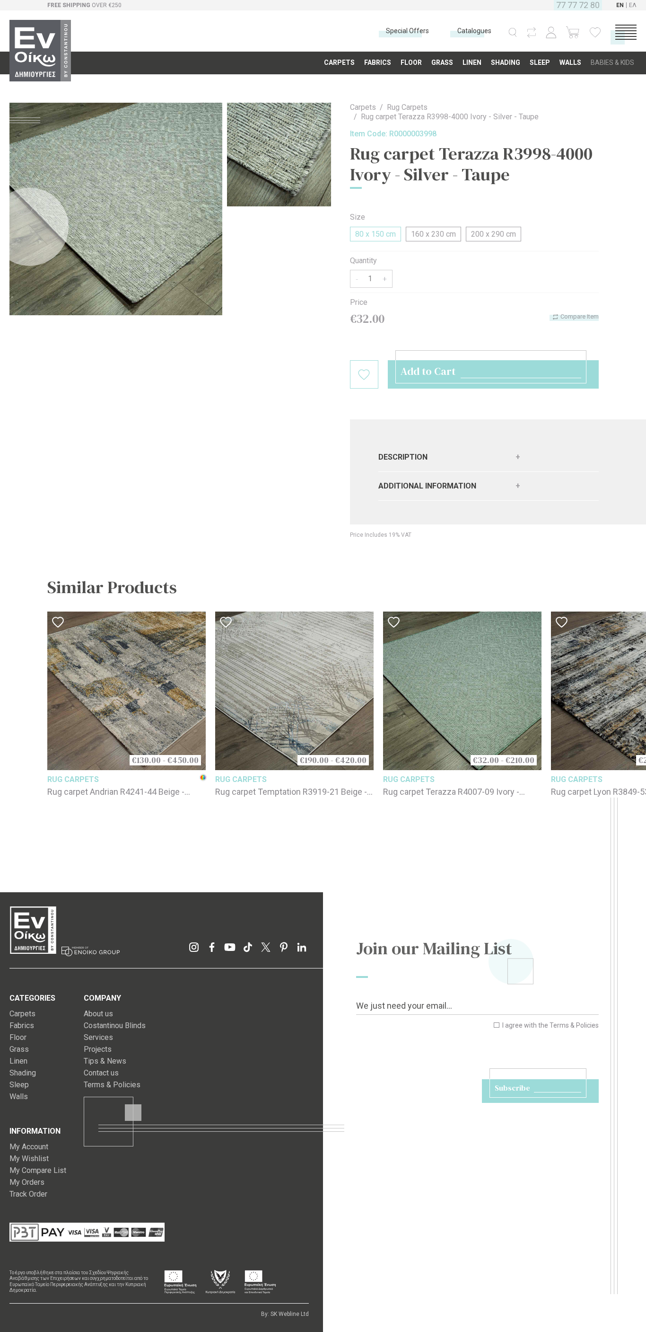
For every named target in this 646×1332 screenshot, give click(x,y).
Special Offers (407, 31)
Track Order (28, 1194)
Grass (19, 1049)
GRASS (442, 62)
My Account (28, 1146)
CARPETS (339, 62)
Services (98, 1037)
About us (98, 1013)
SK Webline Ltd (290, 1314)
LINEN (472, 62)
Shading (22, 1072)
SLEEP (540, 62)
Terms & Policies (574, 1025)
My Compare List (37, 1170)
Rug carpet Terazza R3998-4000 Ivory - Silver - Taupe (450, 116)
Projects (98, 1049)
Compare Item (579, 316)
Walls (18, 1096)
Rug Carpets (407, 107)
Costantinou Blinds (115, 1025)
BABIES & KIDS (612, 62)
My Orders (26, 1182)
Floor (17, 1037)
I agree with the (550, 1025)
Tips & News (105, 1061)
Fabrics (21, 1025)
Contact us (101, 1072)
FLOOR (411, 62)
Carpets (363, 107)
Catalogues (474, 31)
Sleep (19, 1084)
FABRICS (377, 62)
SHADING (505, 62)
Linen (18, 1061)
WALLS (570, 62)
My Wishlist (29, 1158)
